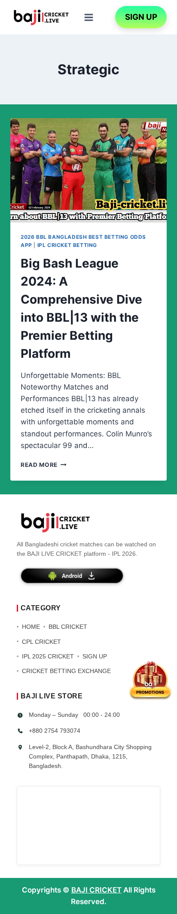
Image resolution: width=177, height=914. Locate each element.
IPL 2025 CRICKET (48, 656)
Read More (44, 464)
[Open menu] (88, 17)
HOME (31, 626)
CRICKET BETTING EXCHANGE (66, 670)
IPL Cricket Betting (67, 245)
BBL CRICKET (68, 626)
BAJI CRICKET (96, 890)
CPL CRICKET (41, 641)
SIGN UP (141, 17)
